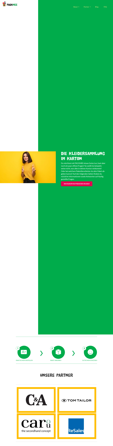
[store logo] (9, 4)
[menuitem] (75, 6)
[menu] (90, 6)
